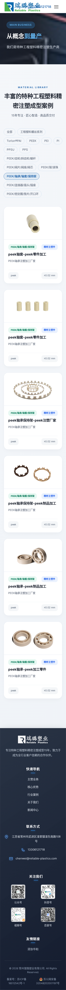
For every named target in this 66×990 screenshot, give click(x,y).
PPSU (10, 149)
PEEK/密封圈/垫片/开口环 (22, 194)
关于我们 (32, 802)
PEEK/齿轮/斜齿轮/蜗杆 (21, 158)
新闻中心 (32, 810)
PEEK (32, 141)
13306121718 (36, 849)
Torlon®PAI (14, 141)
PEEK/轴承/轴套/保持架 (21, 176)
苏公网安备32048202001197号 (48, 981)
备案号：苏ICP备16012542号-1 (16, 981)
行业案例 (32, 794)
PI (58, 141)
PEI (46, 141)
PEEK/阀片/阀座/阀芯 (20, 167)
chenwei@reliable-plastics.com (36, 858)
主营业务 (32, 779)
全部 (9, 132)
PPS (25, 149)
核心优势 (32, 787)
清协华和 (32, 949)
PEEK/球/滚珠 (49, 167)
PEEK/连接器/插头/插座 (21, 185)
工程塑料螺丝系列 (31, 132)
